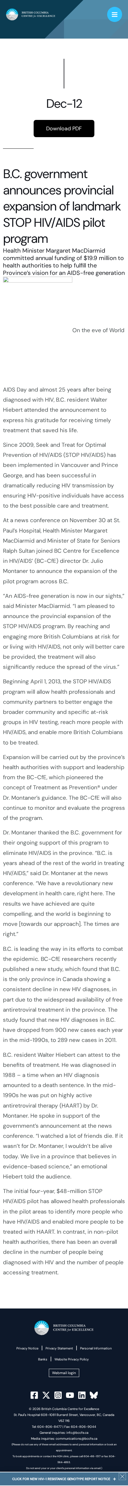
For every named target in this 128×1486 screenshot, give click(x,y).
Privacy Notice (27, 1348)
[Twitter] (46, 1395)
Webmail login (64, 1373)
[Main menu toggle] (114, 14)
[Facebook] (34, 1395)
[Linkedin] (82, 1395)
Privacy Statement (59, 1348)
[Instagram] (58, 1395)
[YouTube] (70, 1395)
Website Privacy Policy (71, 1359)
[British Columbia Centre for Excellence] (30, 14)
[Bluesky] (94, 1395)
